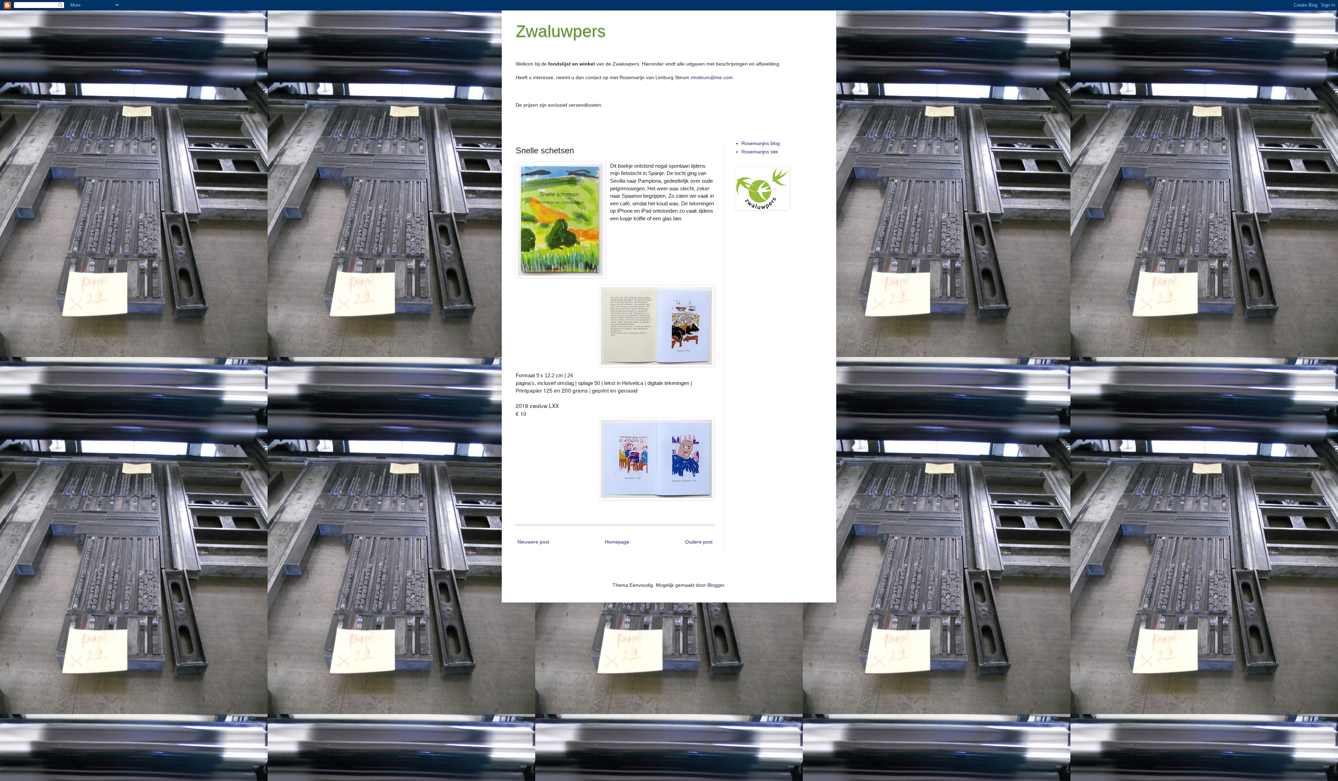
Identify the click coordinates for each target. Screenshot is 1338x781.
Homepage (617, 542)
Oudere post (699, 542)
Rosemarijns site (759, 151)
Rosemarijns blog (760, 143)
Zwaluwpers (561, 31)
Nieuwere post (533, 542)
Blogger (715, 585)
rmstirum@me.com (712, 77)
